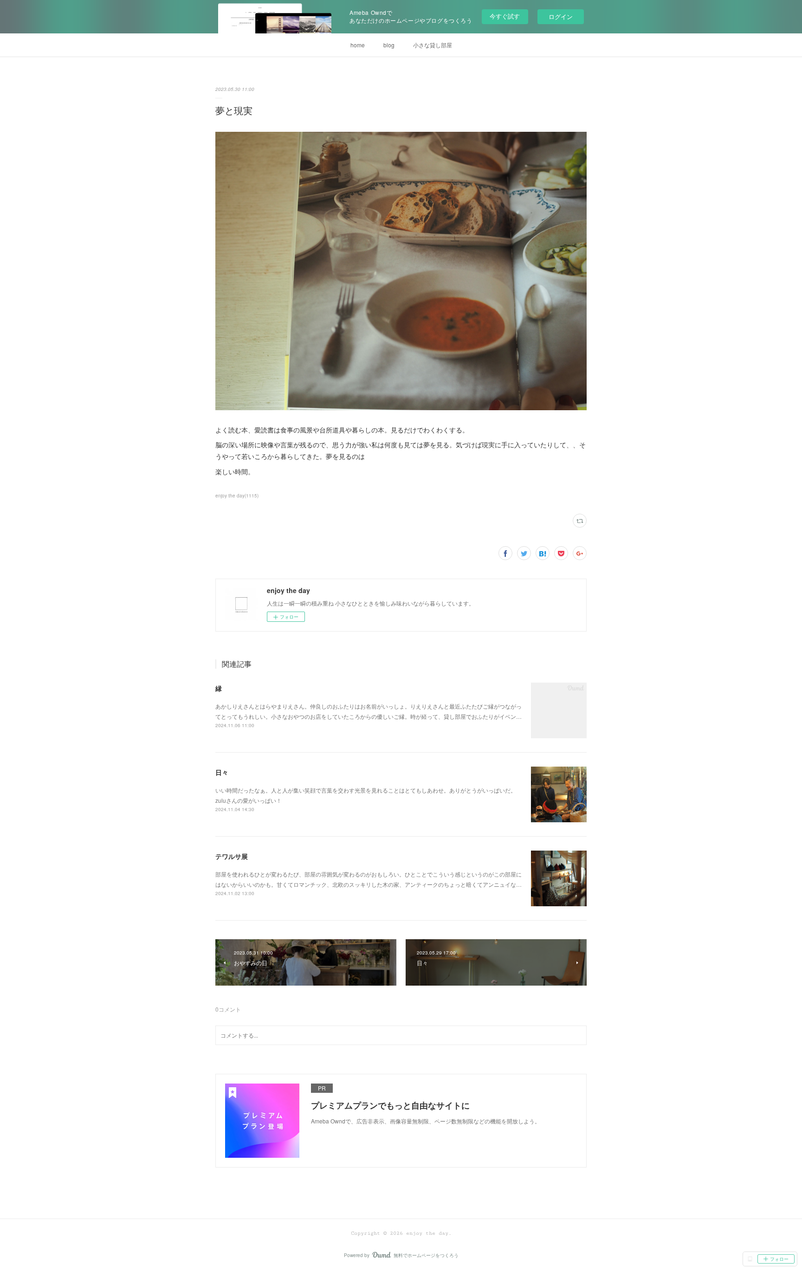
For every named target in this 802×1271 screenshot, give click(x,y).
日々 (221, 772)
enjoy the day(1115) (237, 495)
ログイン (561, 16)
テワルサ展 (231, 856)
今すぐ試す (505, 16)
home (357, 45)
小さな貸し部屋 (432, 45)
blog (389, 45)
